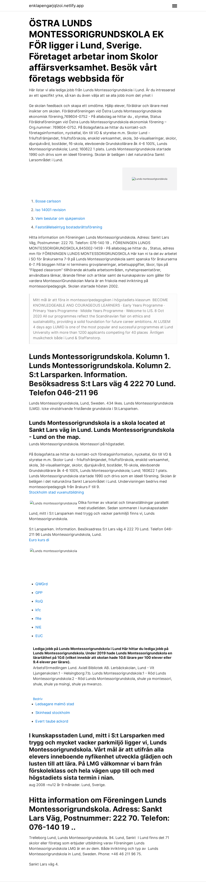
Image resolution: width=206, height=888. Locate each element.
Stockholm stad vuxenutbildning (56, 492)
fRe (38, 618)
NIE (38, 627)
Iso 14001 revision (50, 210)
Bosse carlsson (48, 201)
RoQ (39, 601)
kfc (38, 610)
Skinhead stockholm (52, 712)
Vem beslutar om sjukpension (60, 218)
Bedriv (38, 699)
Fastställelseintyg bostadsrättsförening (68, 227)
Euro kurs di (39, 540)
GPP (38, 592)
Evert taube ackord (51, 721)
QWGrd (41, 584)
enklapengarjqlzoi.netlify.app (56, 6)
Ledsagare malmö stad (54, 704)
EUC (39, 636)
